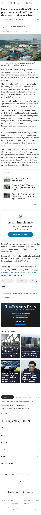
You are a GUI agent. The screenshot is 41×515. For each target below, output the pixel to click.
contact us (11, 500)
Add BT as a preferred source (15, 27)
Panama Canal (7, 281)
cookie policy (14, 503)
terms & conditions (33, 500)
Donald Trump (22, 281)
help (17, 500)
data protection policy (25, 503)
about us (4, 500)
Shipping (34, 281)
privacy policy (23, 500)
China (4, 287)
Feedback (6, 298)
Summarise (9, 19)
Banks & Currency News (23, 397)
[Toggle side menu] (2, 2)
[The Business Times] (19, 3)
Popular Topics (7, 397)
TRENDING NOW (8, 331)
